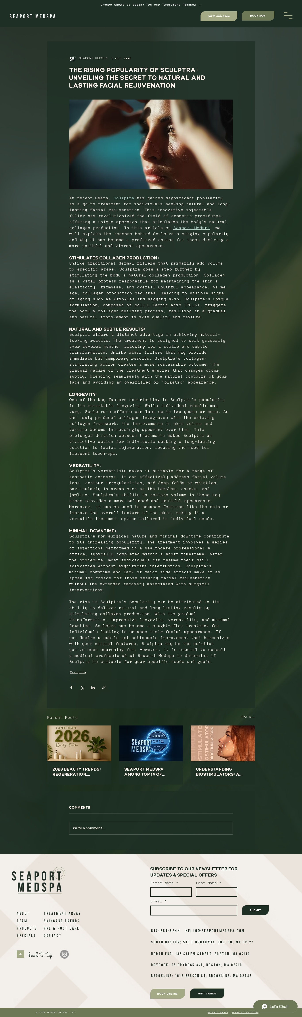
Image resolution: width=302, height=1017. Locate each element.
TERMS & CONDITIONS (245, 1013)
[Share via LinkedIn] (93, 687)
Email (157, 901)
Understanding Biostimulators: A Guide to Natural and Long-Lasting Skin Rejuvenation (222, 772)
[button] (288, 15)
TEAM (22, 920)
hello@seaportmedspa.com (215, 930)
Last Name (206, 883)
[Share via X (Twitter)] (82, 687)
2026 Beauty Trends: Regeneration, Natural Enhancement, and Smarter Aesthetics (77, 772)
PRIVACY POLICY (218, 1013)
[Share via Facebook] (71, 687)
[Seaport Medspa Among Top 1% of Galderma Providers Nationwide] (151, 743)
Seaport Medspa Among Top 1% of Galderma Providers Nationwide (149, 772)
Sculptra (78, 672)
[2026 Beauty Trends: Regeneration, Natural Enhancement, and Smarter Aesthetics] (79, 743)
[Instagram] (64, 954)
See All (248, 717)
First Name (162, 883)
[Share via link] (104, 687)
